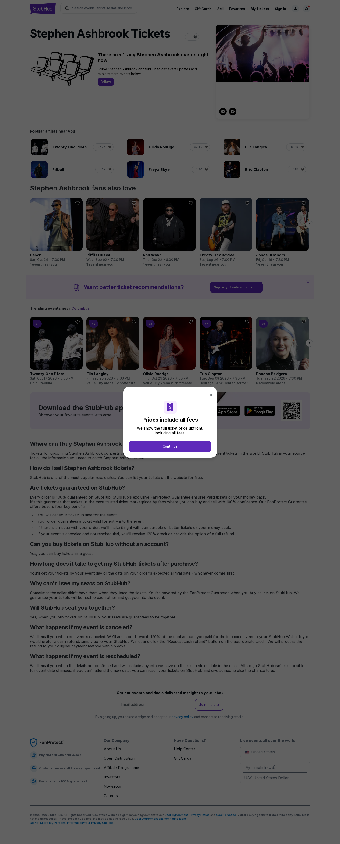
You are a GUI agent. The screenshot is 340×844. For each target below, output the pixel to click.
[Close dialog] (210, 395)
